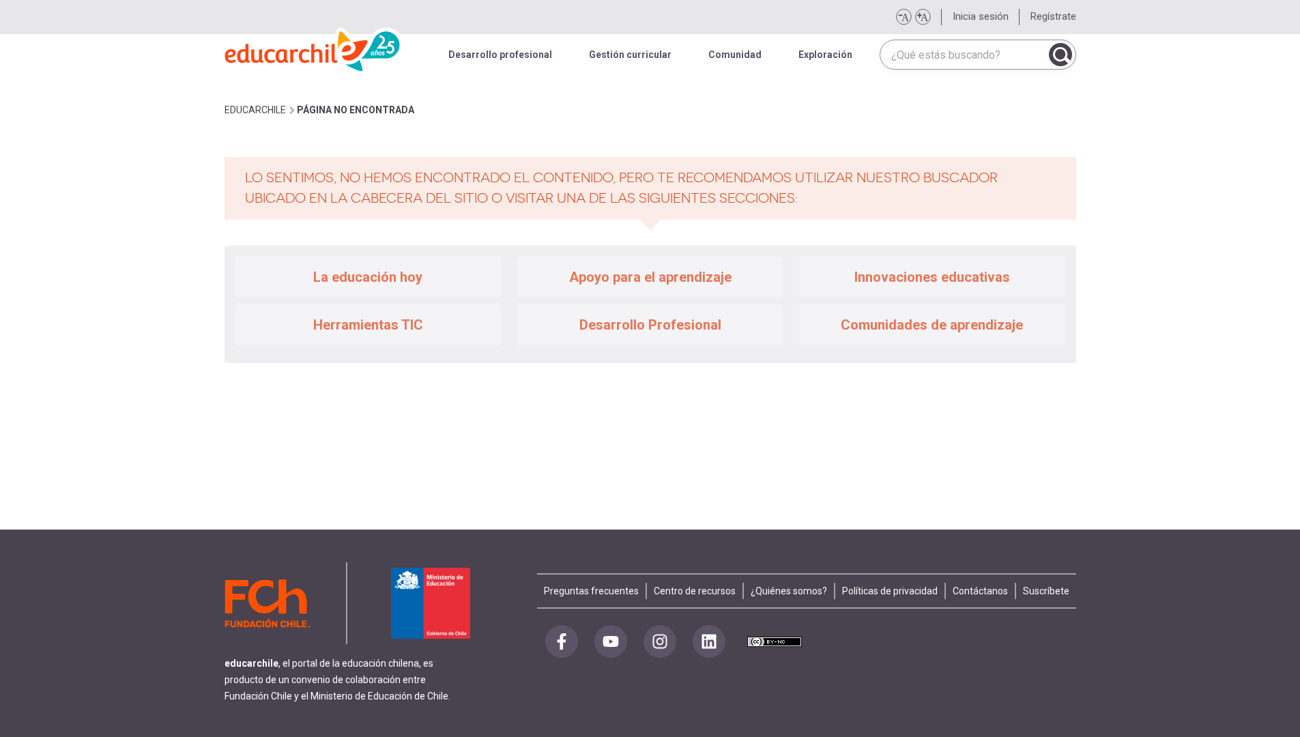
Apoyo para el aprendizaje (650, 277)
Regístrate (1053, 16)
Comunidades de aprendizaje (932, 325)
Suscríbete (1046, 591)
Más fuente (922, 17)
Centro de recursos (695, 591)
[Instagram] (660, 641)
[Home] (313, 47)
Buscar (1060, 54)
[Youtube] (610, 641)
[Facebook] (561, 641)
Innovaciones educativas (932, 277)
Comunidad (735, 54)
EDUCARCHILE (255, 109)
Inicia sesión (981, 16)
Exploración (825, 54)
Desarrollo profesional (500, 54)
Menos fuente (903, 17)
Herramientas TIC (368, 325)
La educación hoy (367, 277)
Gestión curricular (630, 54)
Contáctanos (980, 591)
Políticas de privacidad (890, 591)
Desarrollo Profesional (650, 325)
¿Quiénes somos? (789, 591)
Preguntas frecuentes (591, 591)
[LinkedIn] (709, 641)
